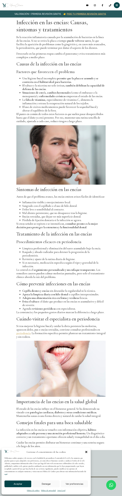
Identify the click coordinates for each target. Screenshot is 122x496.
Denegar (46, 484)
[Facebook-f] (102, 5)
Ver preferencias (74, 484)
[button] (86, 451)
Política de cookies (33, 490)
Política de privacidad (48, 490)
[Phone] (110, 5)
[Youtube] (87, 5)
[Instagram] (95, 5)
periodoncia (23, 333)
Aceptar (18, 484)
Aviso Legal (61, 490)
